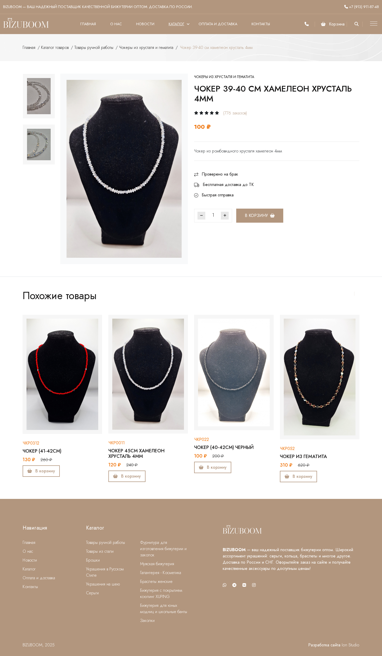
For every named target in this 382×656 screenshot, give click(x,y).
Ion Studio (350, 645)
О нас (116, 24)
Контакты (261, 24)
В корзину (256, 215)
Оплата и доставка (218, 24)
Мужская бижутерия (157, 564)
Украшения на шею (103, 584)
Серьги (92, 593)
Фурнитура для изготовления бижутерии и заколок (163, 548)
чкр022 (115, 439)
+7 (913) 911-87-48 (363, 6)
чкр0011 (31, 443)
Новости (145, 24)
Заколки (147, 620)
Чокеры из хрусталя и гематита (146, 47)
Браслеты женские (156, 581)
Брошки (93, 560)
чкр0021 (288, 437)
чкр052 (201, 449)
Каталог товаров (55, 47)
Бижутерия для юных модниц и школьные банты (163, 608)
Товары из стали (100, 551)
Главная (88, 24)
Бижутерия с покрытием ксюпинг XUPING (161, 593)
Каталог (176, 24)
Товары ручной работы (93, 47)
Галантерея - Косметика (160, 573)
